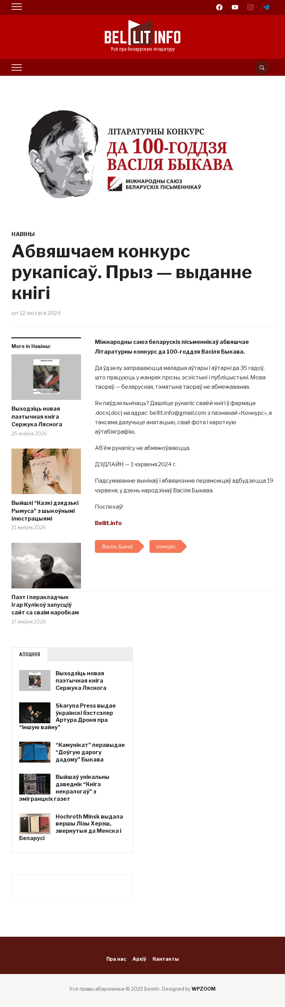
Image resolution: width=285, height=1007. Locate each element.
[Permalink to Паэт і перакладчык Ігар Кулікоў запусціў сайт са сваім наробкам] (46, 568)
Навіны (23, 234)
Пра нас (116, 959)
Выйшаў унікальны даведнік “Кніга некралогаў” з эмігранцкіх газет (64, 788)
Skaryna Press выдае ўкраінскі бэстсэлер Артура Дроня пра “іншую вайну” (67, 716)
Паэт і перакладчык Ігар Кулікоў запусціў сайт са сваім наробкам (45, 605)
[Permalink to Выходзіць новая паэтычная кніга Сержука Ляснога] (46, 379)
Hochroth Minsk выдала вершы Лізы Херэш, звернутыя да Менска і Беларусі (71, 827)
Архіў (139, 959)
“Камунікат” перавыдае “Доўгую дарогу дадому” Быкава (90, 752)
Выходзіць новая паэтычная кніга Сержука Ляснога (36, 416)
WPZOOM (203, 989)
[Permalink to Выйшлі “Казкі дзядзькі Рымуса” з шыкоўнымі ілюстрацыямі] (46, 474)
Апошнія (29, 654)
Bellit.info (108, 523)
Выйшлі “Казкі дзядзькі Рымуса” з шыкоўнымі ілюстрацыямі (45, 511)
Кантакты (166, 959)
